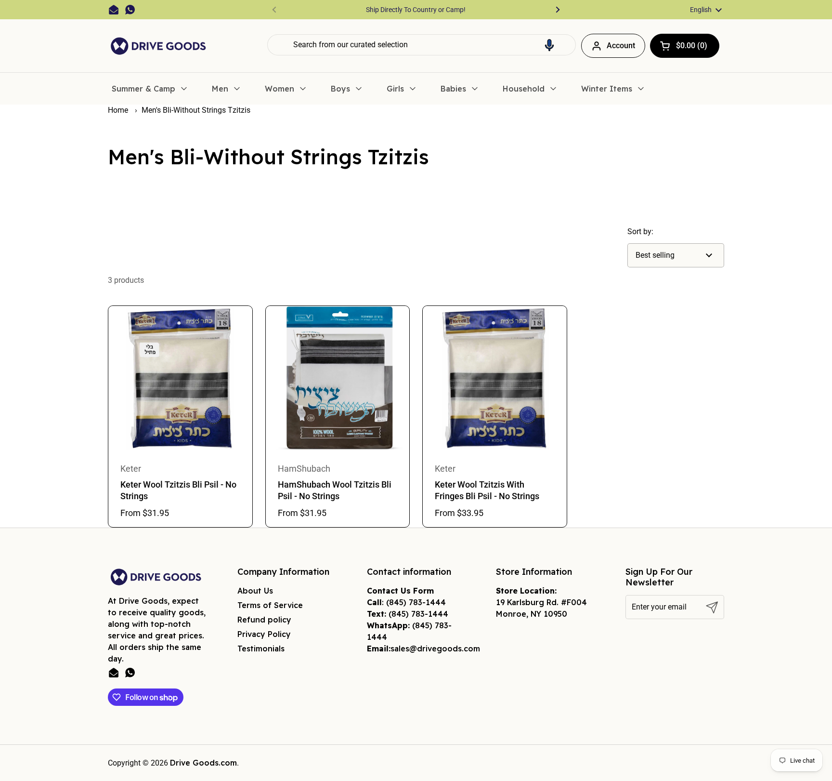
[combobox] (421, 44)
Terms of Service (270, 605)
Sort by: (640, 231)
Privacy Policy (264, 634)
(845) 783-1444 (416, 602)
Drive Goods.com (203, 763)
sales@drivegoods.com (435, 648)
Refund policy (264, 619)
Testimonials (261, 648)
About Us (255, 591)
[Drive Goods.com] (158, 46)
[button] (549, 44)
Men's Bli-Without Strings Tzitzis (196, 110)
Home (118, 110)
